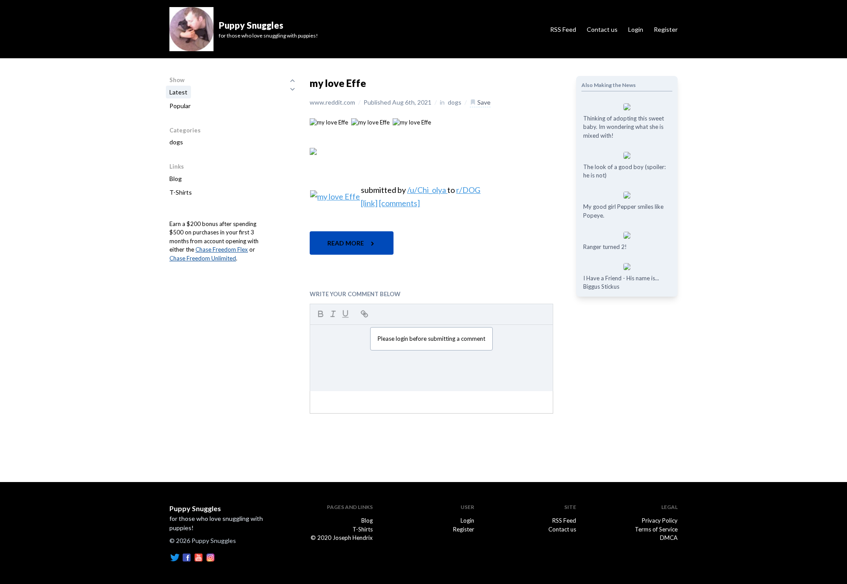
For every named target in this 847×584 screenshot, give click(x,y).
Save (483, 102)
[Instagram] (210, 556)
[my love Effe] (329, 121)
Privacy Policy (660, 520)
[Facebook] (186, 556)
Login (635, 29)
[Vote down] (292, 89)
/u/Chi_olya (427, 190)
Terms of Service (656, 529)
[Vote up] (292, 80)
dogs (176, 142)
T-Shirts (180, 192)
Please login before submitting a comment (431, 338)
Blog (175, 178)
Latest (178, 92)
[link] (369, 203)
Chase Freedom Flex (221, 249)
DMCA (669, 537)
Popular (180, 105)
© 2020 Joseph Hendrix (342, 537)
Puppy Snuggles (195, 508)
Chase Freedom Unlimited (202, 258)
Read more (346, 243)
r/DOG (468, 190)
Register (666, 29)
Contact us (602, 29)
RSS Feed (563, 29)
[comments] (399, 203)
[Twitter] (174, 556)
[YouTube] (198, 556)
